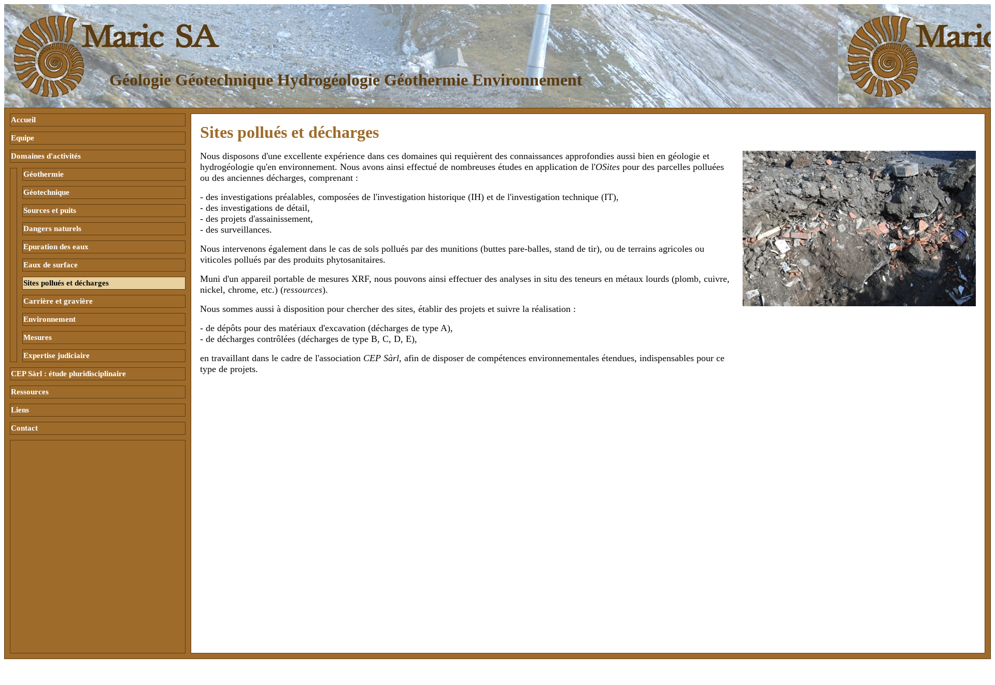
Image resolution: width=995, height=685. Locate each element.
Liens (20, 410)
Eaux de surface (50, 265)
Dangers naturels (52, 228)
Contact (24, 428)
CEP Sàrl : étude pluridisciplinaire (68, 373)
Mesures (37, 337)
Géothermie (43, 174)
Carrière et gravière (58, 301)
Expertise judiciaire (56, 355)
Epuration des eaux (56, 246)
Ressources (30, 392)
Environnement (49, 319)
